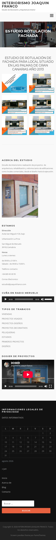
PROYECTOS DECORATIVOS (15, 328)
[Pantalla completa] (50, 386)
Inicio (4, 478)
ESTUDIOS (6, 337)
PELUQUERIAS (8, 332)
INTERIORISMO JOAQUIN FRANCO (25, 4)
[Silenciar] (42, 299)
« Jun (4, 468)
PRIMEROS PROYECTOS (13, 341)
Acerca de (6, 482)
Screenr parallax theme (20, 535)
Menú (51, 15)
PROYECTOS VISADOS (12, 318)
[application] (28, 299)
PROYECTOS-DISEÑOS (12, 323)
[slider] (49, 299)
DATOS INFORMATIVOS (13, 417)
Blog (4, 487)
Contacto (6, 491)
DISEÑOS (6, 346)
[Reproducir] (5, 299)
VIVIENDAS (7, 314)
